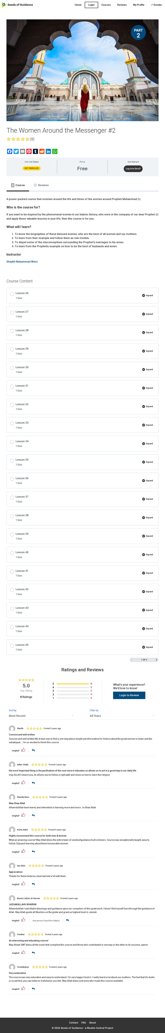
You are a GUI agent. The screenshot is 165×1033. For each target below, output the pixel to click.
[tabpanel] (82, 232)
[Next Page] (156, 660)
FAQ (83, 1022)
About (92, 1022)
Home (78, 4)
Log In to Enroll (133, 168)
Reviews (122, 4)
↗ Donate (156, 4)
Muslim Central (95, 1028)
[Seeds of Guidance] (17, 5)
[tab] (17, 185)
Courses (106, 4)
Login (91, 4)
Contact (73, 1022)
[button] (23, 751)
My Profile (138, 4)
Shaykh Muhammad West (22, 261)
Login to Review (129, 695)
